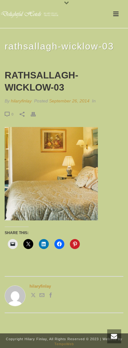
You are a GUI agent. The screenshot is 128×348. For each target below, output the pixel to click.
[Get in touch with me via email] (41, 296)
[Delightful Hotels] (31, 14)
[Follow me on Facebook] (50, 296)
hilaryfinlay (21, 100)
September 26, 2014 (69, 100)
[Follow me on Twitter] (33, 296)
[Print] (36, 114)
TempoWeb (64, 344)
